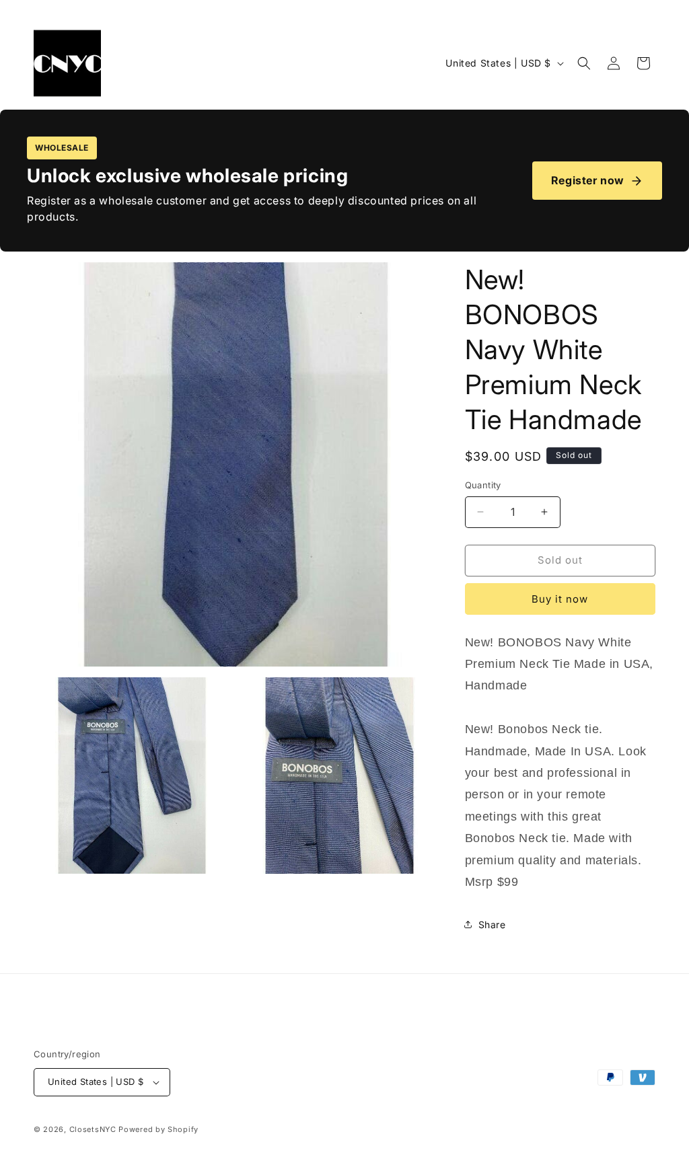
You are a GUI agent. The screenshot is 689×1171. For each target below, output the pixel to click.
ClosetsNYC (92, 1129)
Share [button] (492, 924)
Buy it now (560, 599)
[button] (584, 63)
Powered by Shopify (158, 1129)
